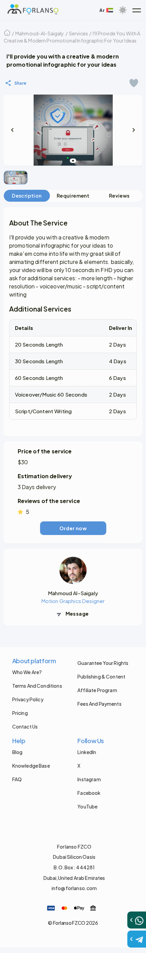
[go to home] (32, 10)
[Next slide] (133, 130)
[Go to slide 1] (73, 161)
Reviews (119, 196)
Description (26, 196)
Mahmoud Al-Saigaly (73, 593)
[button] (136, 10)
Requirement (73, 196)
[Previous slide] (12, 130)
